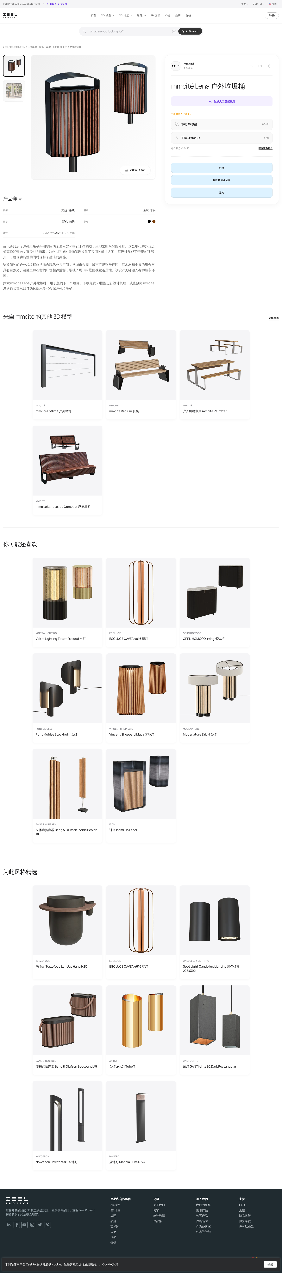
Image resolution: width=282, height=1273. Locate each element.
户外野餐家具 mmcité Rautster (205, 411)
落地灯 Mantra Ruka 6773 (127, 1162)
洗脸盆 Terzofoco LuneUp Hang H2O (61, 966)
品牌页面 (274, 318)
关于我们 (159, 1205)
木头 (152, 210)
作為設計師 (203, 1232)
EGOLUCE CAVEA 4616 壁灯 (128, 638)
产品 (94, 15)
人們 (113, 1232)
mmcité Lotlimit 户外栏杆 (54, 411)
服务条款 (245, 1221)
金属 (146, 210)
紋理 (140, 15)
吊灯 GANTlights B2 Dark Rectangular (209, 1066)
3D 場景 (124, 15)
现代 (65, 221)
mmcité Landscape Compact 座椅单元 (63, 506)
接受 (270, 1264)
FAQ (242, 1205)
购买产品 (202, 1216)
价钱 (188, 15)
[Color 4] (149, 221)
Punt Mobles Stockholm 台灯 (56, 734)
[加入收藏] (260, 66)
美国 (274, 3)
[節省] (251, 66)
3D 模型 (106, 15)
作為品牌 (202, 1221)
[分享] (269, 66)
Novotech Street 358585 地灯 (57, 1162)
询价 (221, 167)
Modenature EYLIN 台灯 (199, 734)
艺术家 (114, 1226)
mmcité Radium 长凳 (124, 411)
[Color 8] (153, 221)
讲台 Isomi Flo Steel (123, 830)
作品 (168, 15)
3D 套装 (156, 15)
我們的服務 (203, 1205)
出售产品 (202, 1210)
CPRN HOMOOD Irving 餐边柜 (203, 638)
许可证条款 (246, 1226)
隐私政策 (245, 1216)
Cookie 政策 (110, 1264)
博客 (156, 1210)
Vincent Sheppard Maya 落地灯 (131, 734)
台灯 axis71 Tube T (122, 1066)
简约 (72, 221)
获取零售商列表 (222, 180)
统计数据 (159, 1216)
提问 (221, 192)
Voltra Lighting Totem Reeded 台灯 (61, 638)
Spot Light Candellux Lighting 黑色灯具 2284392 (211, 968)
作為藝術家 (203, 1226)
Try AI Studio (58, 3)
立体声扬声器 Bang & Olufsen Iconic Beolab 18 (66, 832)
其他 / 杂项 (68, 210)
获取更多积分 (266, 148)
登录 (272, 16)
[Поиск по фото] (174, 31)
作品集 (157, 1221)
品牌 (178, 15)
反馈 (242, 1210)
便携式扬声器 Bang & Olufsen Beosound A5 (66, 1066)
